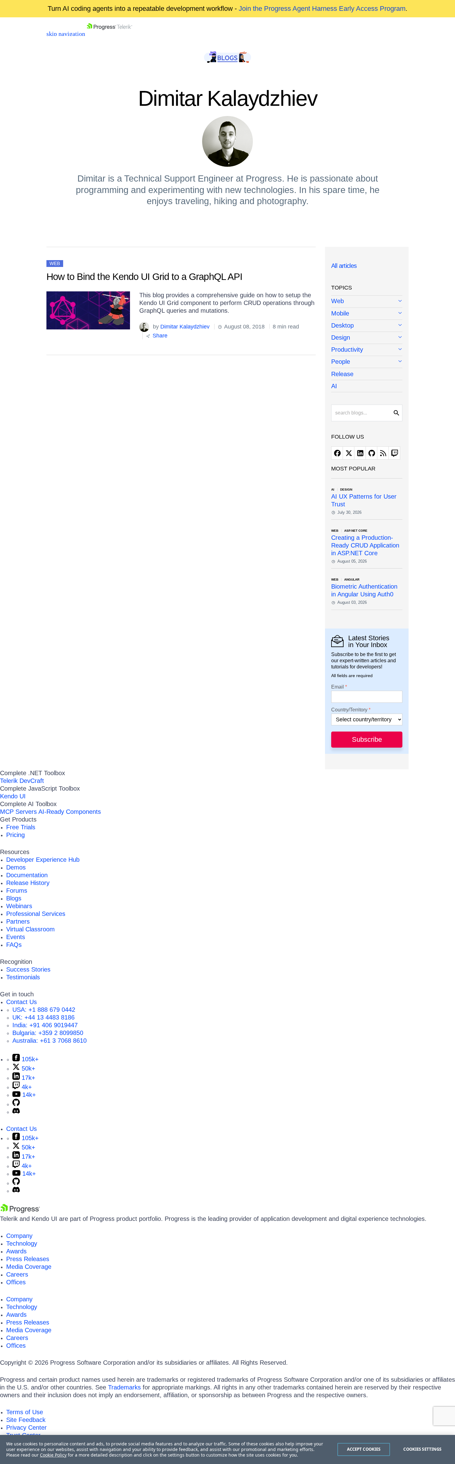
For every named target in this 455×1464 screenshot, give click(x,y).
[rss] (383, 453)
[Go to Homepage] (109, 33)
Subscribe (367, 739)
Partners (18, 921)
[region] (227, 1449)
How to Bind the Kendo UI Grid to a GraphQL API (144, 276)
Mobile (340, 313)
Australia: (49, 1040)
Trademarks (124, 1387)
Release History (28, 882)
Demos (16, 867)
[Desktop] (366, 326)
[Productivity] (366, 350)
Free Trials (20, 827)
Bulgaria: (47, 1032)
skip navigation (65, 33)
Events (15, 937)
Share (159, 336)
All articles (344, 265)
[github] (371, 453)
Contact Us (21, 1001)
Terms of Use (24, 1412)
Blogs (13, 898)
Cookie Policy (53, 1455)
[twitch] (394, 453)
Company (19, 1235)
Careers (17, 1274)
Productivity (347, 349)
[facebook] (337, 453)
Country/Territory (349, 709)
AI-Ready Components (69, 811)
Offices (16, 1282)
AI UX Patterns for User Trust (363, 500)
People (340, 361)
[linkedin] (360, 453)
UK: (43, 1017)
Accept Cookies (364, 1449)
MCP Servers (18, 811)
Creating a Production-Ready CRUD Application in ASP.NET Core (365, 545)
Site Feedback (26, 1419)
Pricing (15, 834)
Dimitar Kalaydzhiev (185, 327)
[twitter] (348, 453)
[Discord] (16, 1111)
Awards (16, 1251)
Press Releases (27, 1259)
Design (340, 337)
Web (55, 263)
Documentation (27, 875)
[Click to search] (396, 413)
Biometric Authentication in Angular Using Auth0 (364, 590)
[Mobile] (366, 314)
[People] (366, 362)
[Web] (366, 301)
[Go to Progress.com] (20, 1211)
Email (337, 687)
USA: (43, 1009)
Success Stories (28, 969)
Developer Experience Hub (43, 859)
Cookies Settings (422, 1449)
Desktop (342, 325)
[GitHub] (16, 1104)
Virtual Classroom (30, 929)
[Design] (366, 338)
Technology (21, 1243)
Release (342, 374)
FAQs (14, 944)
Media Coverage (28, 1266)
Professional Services (35, 913)
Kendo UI (13, 796)
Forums (16, 890)
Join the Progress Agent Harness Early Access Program (322, 8)
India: (45, 1025)
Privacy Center (26, 1427)
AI (334, 386)
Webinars (19, 906)
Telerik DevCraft (22, 780)
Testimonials (23, 977)
